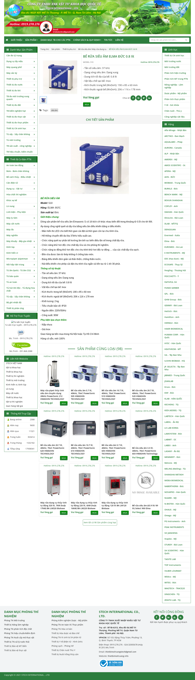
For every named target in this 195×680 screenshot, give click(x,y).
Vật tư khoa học (13, 367)
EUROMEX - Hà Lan (173, 247)
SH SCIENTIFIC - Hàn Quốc (174, 552)
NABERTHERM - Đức (174, 486)
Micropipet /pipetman (17, 258)
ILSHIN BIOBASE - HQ (174, 360)
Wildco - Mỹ (170, 576)
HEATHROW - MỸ (172, 349)
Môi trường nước (172, 61)
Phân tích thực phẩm (174, 99)
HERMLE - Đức (171, 323)
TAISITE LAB (170, 559)
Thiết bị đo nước (14, 84)
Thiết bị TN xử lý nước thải (16, 641)
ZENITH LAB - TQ (172, 600)
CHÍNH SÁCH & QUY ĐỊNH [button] (86, 39)
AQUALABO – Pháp (173, 142)
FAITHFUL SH (170, 282)
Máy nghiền (12, 235)
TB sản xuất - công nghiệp (19, 146)
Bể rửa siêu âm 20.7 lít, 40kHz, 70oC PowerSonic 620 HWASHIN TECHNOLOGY (52, 449)
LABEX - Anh (170, 445)
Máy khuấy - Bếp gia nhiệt (19, 241)
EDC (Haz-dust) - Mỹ (174, 258)
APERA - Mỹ (170, 171)
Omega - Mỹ (170, 515)
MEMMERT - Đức (172, 457)
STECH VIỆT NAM (14, 363)
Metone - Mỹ (170, 463)
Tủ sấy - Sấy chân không (18, 134)
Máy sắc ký (11, 73)
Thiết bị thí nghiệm (15, 376)
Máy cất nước (13, 223)
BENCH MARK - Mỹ (173, 194)
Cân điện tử (12, 182)
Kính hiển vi (12, 252)
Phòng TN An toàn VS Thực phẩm (67, 624)
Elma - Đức (169, 241)
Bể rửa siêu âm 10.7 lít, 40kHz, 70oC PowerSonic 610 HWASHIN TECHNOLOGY (83, 449)
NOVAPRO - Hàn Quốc (175, 492)
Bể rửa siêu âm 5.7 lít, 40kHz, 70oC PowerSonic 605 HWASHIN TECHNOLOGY (114, 449)
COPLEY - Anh (171, 206)
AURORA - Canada (173, 147)
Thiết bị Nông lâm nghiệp (16, 624)
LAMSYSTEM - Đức (173, 433)
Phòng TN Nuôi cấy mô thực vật (19, 637)
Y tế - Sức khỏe (171, 105)
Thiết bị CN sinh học (16, 128)
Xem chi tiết (61, 385)
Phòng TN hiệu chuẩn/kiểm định (19, 633)
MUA (87, 104)
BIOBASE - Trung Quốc (175, 182)
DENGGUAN (170, 229)
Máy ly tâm (11, 217)
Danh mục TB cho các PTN (55, 39)
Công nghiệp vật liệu (174, 116)
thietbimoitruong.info (118, 656)
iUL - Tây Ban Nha (172, 355)
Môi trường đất (171, 67)
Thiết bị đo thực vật (16, 116)
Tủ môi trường (13, 140)
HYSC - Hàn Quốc (172, 343)
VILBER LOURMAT (172, 570)
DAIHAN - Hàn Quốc (174, 212)
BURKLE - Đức (171, 188)
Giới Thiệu (16, 39)
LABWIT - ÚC (170, 439)
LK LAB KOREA (171, 428)
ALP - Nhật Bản (171, 153)
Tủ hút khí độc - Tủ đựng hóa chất (20, 289)
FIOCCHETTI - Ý (171, 276)
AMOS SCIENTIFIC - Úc (174, 165)
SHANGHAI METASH (174, 474)
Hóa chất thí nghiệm (16, 194)
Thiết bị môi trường (15, 380)
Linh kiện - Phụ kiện (16, 212)
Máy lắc (10, 229)
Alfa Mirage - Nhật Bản (175, 130)
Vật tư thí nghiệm (14, 401)
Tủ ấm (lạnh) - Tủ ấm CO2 (18, 270)
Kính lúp (10, 247)
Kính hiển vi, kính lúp (16, 384)
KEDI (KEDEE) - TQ (172, 410)
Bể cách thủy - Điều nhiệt (18, 177)
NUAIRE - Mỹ (170, 498)
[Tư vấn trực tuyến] (20, 321)
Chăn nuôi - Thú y (173, 111)
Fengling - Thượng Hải (175, 270)
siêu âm (54, 110)
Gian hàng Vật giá (14, 406)
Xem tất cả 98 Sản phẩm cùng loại (100, 522)
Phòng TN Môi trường (14, 620)
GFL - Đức (169, 293)
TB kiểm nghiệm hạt (16, 111)
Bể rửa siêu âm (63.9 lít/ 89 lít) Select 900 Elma (145, 507)
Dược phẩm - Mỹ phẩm (175, 93)
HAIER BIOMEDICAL (173, 328)
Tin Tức (108, 39)
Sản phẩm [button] (30, 39)
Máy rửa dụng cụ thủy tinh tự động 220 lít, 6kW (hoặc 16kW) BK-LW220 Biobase (84, 505)
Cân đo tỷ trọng (14, 55)
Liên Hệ (119, 39)
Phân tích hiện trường (175, 73)
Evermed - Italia (172, 235)
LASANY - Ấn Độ (172, 451)
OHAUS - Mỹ (170, 509)
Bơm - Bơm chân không (17, 171)
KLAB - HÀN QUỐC (173, 398)
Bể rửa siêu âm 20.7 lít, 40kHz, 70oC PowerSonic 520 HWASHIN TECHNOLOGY (144, 394)
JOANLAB (168, 381)
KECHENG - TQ (171, 404)
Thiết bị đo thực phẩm (17, 122)
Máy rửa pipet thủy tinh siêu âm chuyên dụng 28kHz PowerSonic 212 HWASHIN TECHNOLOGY (52, 394)
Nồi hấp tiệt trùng (15, 264)
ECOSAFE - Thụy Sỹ (173, 264)
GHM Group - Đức (173, 299)
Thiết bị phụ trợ (14, 78)
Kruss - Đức (170, 387)
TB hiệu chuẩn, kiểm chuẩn (19, 151)
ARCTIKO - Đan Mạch (174, 136)
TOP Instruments (172, 565)
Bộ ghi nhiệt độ (13, 302)
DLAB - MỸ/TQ (171, 223)
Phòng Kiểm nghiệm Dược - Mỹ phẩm (69, 620)
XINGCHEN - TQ (171, 594)
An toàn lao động (14, 165)
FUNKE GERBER (171, 288)
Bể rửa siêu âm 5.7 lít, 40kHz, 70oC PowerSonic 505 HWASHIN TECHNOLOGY (83, 394)
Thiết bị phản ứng (15, 308)
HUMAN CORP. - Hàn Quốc (174, 336)
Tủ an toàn (11, 282)
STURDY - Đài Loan (173, 544)
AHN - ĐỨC (169, 177)
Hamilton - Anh (171, 317)
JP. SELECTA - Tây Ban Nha (174, 368)
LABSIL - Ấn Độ (171, 422)
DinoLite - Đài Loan (173, 217)
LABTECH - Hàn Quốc (174, 416)
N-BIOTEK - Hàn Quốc (174, 503)
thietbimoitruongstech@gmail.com (120, 651)
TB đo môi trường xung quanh (17, 98)
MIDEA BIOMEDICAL (173, 480)
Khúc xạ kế (11, 200)
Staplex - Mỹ (170, 538)
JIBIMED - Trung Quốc (174, 375)
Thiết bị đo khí (13, 90)
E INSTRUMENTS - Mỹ (174, 252)
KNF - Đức (169, 392)
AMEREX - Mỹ (170, 159)
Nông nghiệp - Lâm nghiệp (173, 86)
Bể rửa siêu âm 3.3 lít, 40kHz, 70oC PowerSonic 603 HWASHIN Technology (145, 451)
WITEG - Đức (170, 582)
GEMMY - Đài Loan (173, 305)
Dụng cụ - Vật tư (14, 188)
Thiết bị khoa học (14, 371)
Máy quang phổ (14, 67)
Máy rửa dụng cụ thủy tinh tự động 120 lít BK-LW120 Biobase (115, 505)
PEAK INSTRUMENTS (174, 527)
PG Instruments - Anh (174, 521)
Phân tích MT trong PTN (176, 78)
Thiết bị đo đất (13, 105)
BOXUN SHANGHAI (173, 200)
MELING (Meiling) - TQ (175, 468)
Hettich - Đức (170, 311)
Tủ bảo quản (12, 276)
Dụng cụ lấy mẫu (14, 61)
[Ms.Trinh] (20, 332)
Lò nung (10, 206)
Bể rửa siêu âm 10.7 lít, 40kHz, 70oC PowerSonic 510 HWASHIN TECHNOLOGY (114, 394)
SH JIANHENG (170, 533)
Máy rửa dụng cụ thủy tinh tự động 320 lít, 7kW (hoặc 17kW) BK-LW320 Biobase (53, 505)
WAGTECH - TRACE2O (174, 588)
